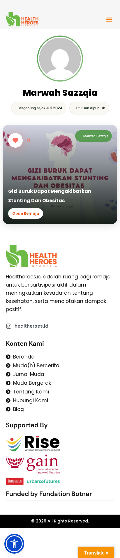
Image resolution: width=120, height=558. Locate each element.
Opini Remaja (25, 213)
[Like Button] (15, 140)
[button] (109, 19)
